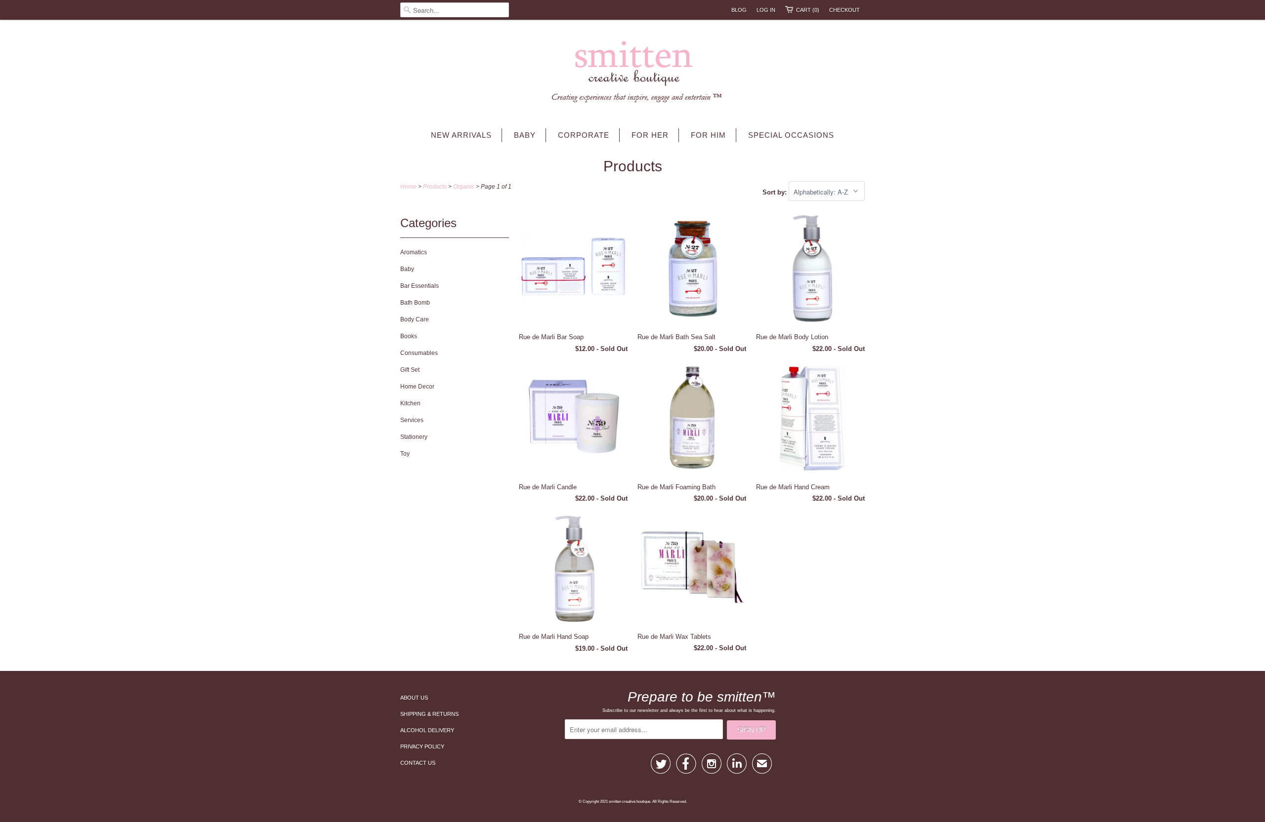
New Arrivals (461, 135)
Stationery (413, 436)
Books (408, 336)
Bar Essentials (419, 285)
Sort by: (775, 192)
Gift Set (410, 369)
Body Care (414, 319)
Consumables (419, 353)
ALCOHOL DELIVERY (427, 730)
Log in (766, 10)
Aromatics (413, 252)
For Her (650, 135)
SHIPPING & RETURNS (429, 714)
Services (411, 420)
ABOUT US (414, 698)
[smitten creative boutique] (632, 74)
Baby (525, 135)
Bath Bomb (415, 302)
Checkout (844, 10)
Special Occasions (791, 135)
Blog (739, 10)
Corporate (583, 135)
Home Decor (417, 386)
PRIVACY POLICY (422, 746)
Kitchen (410, 403)
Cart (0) (807, 10)
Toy (405, 453)
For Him (708, 135)
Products (632, 166)
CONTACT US (417, 763)
